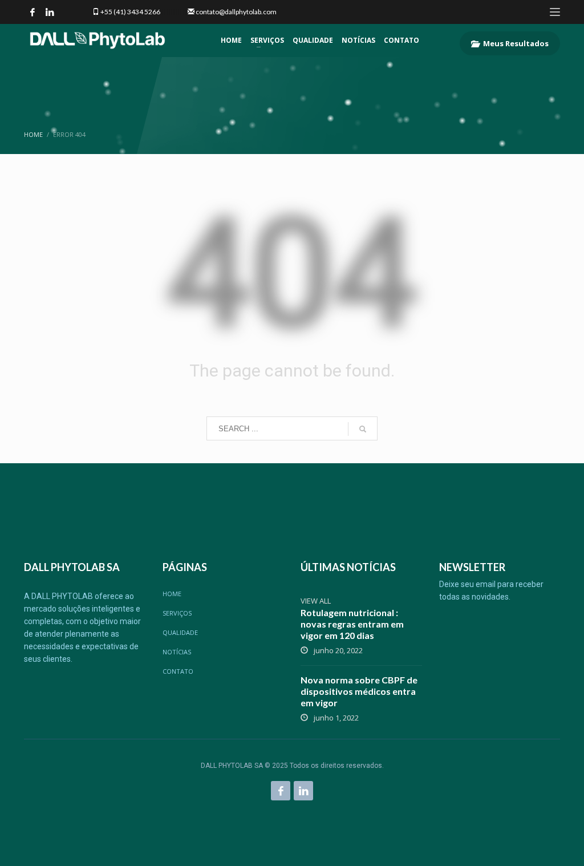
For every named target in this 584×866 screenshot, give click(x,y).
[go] (363, 429)
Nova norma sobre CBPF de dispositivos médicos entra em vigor (359, 691)
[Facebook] (32, 12)
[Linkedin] (49, 12)
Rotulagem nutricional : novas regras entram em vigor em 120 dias (352, 624)
